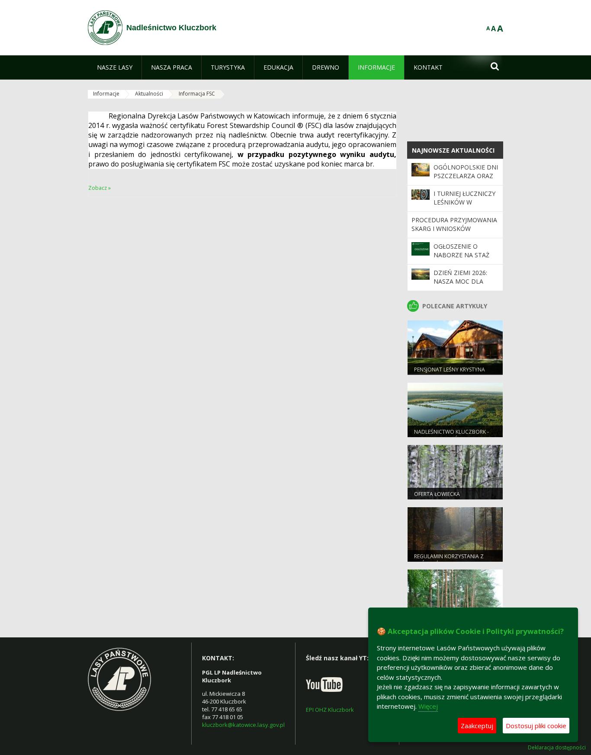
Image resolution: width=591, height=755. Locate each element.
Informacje (106, 93)
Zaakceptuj (477, 725)
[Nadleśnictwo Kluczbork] (105, 27)
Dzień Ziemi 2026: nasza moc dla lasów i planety (460, 281)
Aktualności (149, 93)
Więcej (428, 706)
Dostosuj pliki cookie (536, 725)
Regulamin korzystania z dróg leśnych (449, 560)
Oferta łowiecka (437, 494)
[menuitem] (114, 67)
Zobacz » (99, 188)
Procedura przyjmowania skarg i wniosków (454, 224)
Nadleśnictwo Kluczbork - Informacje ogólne (451, 435)
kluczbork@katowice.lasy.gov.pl (243, 725)
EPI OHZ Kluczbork (330, 709)
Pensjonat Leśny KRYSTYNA (449, 369)
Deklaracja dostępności (557, 748)
